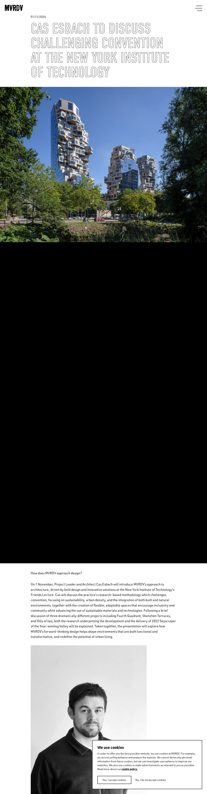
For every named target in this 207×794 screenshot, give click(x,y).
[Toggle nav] (198, 8)
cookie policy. (129, 769)
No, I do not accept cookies (150, 780)
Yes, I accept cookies (114, 780)
